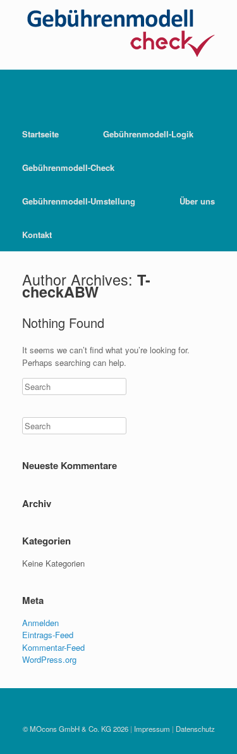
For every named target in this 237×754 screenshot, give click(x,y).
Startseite (40, 134)
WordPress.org (49, 659)
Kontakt (37, 235)
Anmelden (40, 623)
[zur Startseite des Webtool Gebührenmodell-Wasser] (118, 63)
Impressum (152, 729)
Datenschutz (195, 729)
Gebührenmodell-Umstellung (78, 201)
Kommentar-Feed (53, 647)
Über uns (197, 201)
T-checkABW (86, 286)
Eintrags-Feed (47, 635)
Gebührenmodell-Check (68, 167)
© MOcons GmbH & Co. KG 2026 (75, 729)
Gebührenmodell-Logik (148, 134)
